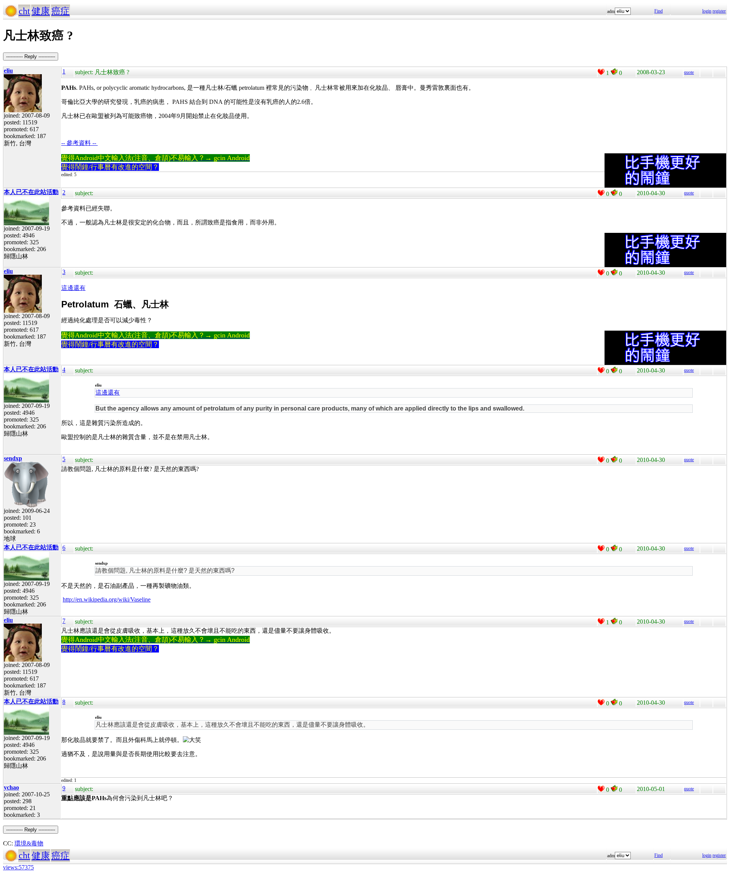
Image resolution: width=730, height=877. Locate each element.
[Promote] (601, 72)
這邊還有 (73, 288)
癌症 (60, 11)
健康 (41, 11)
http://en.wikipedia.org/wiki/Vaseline (107, 599)
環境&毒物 (28, 843)
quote (689, 72)
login (706, 11)
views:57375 (18, 867)
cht (24, 11)
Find (658, 11)
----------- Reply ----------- (30, 56)
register (719, 11)
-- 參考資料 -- (79, 143)
